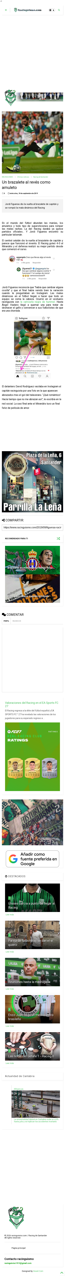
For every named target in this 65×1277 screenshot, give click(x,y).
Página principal (18, 1248)
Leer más (10, 915)
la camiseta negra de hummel (37, 301)
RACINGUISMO (7, 177)
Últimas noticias (23, 177)
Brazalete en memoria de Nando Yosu (29, 567)
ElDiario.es (18, 1089)
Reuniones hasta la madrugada (29, 982)
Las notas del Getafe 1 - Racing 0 (31, 1056)
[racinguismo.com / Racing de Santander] (27, 11)
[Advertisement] (32, 52)
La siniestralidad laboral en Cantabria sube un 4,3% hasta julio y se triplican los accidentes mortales (36, 1120)
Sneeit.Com (38, 1271)
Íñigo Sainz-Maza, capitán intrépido (28, 596)
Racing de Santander (40, 177)
